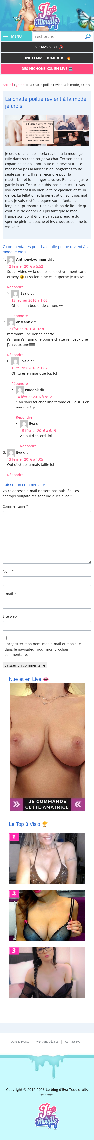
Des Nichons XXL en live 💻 (47, 68)
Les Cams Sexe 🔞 (47, 47)
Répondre (15, 287)
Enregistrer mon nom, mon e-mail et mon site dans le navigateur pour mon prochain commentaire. (43, 649)
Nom (8, 571)
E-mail (9, 593)
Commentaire (15, 506)
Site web (10, 616)
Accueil (8, 84)
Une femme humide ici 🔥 (47, 57)
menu (16, 36)
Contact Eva (72, 1041)
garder (21, 84)
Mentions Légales (47, 1041)
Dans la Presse (20, 1041)
